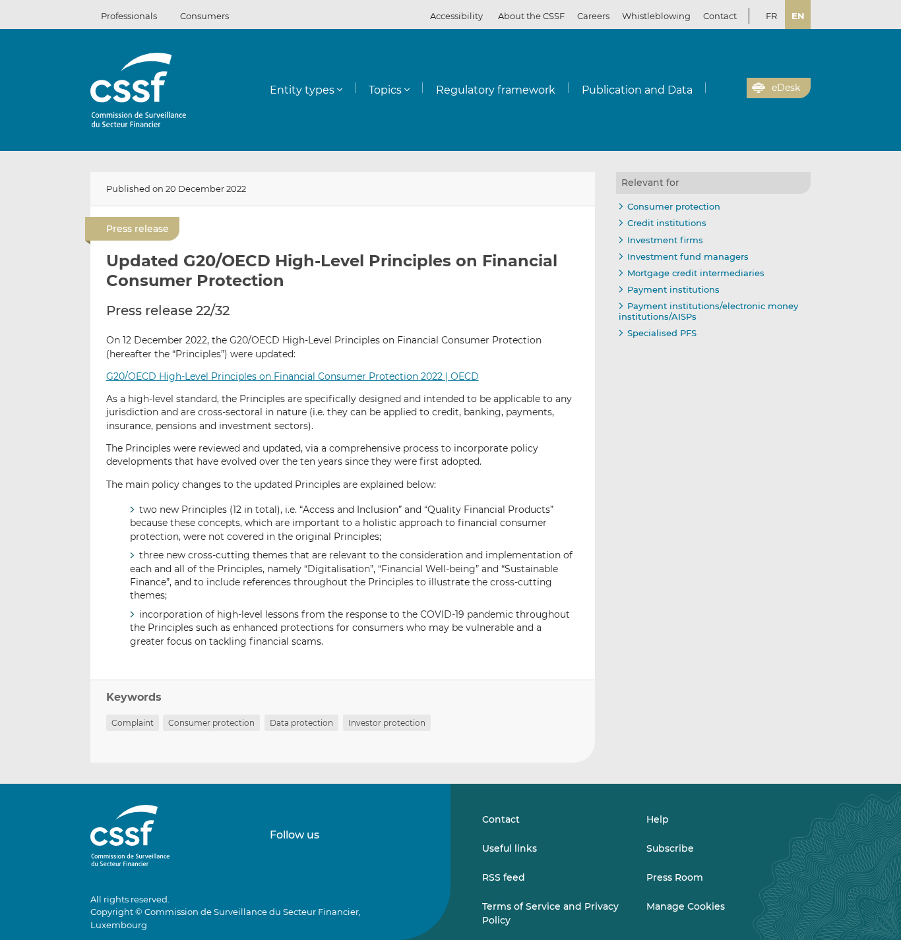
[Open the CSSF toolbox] (732, 88)
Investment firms (665, 240)
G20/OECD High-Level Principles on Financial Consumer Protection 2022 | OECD (292, 376)
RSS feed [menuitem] (503, 877)
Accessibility (456, 16)
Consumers (204, 16)
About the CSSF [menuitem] (531, 16)
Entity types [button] (302, 90)
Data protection (301, 723)
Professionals (129, 16)
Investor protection (386, 723)
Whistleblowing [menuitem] (656, 16)
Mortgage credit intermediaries (695, 273)
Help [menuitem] (657, 819)
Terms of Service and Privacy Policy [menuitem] (550, 912)
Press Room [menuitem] (674, 877)
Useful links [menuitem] (509, 848)
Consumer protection (211, 723)
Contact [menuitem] (720, 16)
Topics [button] (385, 90)
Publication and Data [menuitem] (637, 90)
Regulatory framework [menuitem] (495, 90)
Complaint (132, 723)
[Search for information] (716, 88)
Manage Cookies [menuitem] (685, 906)
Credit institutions (666, 223)
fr (771, 16)
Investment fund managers (688, 256)
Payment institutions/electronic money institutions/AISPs (708, 311)
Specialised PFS (662, 333)
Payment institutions (673, 289)
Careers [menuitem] (593, 16)
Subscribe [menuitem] (670, 848)
